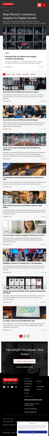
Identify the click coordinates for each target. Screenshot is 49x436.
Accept (32, 432)
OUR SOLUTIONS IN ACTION (24, 367)
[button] (46, 423)
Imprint (33, 434)
